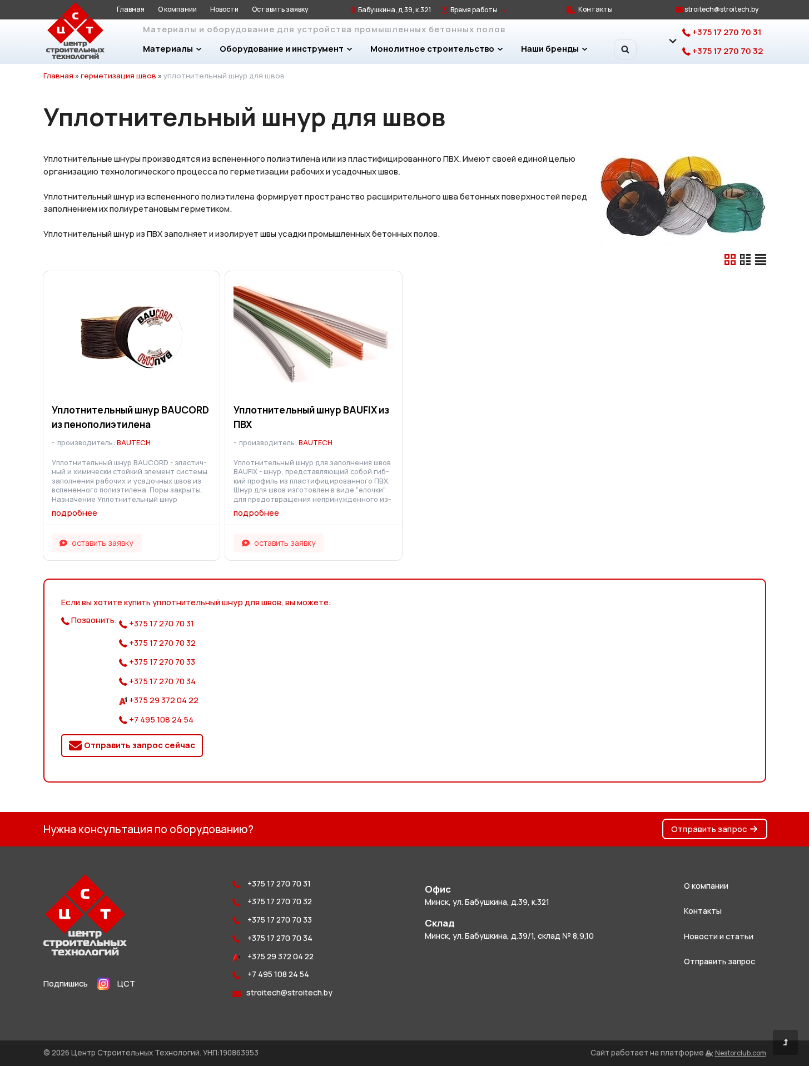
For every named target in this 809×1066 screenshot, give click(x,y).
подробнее (74, 513)
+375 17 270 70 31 (726, 32)
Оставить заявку (280, 9)
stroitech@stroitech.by (721, 9)
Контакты (595, 9)
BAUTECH (134, 442)
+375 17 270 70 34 (161, 681)
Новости (224, 9)
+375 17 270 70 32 (727, 51)
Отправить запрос (709, 829)
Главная (131, 9)
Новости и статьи (718, 936)
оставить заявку (102, 542)
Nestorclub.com (740, 1053)
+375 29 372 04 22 (162, 700)
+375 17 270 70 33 (161, 662)
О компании (177, 9)
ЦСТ (126, 983)
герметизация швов (118, 76)
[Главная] (85, 952)
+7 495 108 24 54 (160, 719)
